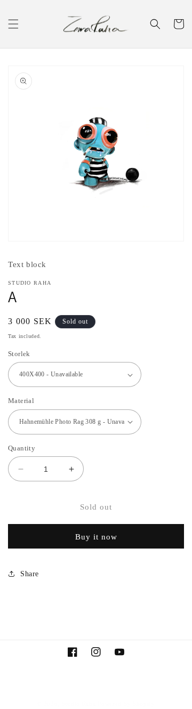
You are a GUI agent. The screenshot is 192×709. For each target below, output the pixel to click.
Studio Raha (79, 703)
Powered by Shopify (126, 703)
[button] (13, 24)
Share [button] (29, 574)
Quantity (21, 448)
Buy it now (96, 537)
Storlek (19, 354)
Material (21, 401)
